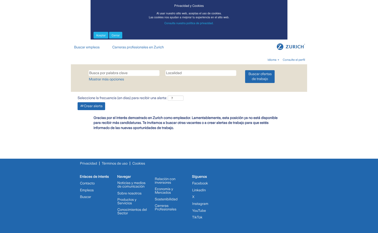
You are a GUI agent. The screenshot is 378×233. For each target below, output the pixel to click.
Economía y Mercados (164, 190)
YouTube (199, 211)
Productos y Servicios (126, 201)
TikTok (197, 217)
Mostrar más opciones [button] (106, 79)
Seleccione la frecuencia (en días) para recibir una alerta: (122, 98)
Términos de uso (115, 163)
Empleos (87, 190)
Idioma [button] (272, 59)
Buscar (85, 197)
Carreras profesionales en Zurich (138, 47)
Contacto (87, 183)
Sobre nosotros (129, 193)
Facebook (200, 183)
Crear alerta (93, 106)
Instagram (200, 204)
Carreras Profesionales (165, 207)
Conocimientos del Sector (132, 211)
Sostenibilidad (166, 199)
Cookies (138, 163)
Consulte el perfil (294, 59)
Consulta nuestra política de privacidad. (189, 23)
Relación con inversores (165, 180)
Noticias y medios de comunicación (131, 184)
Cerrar (116, 35)
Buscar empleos (87, 47)
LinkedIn (199, 190)
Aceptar (101, 35)
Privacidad (88, 163)
